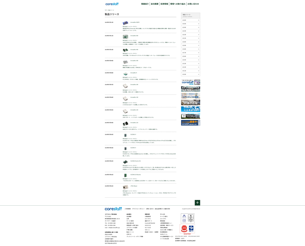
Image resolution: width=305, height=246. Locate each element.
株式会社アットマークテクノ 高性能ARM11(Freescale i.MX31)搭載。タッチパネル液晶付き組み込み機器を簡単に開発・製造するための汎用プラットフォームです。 (149, 28)
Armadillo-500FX (134, 22)
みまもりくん (163, 234)
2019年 (184, 45)
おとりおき (148, 227)
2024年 (184, 27)
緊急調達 (162, 221)
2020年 (184, 42)
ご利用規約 (128, 209)
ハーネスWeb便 (164, 238)
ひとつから (148, 218)
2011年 (184, 71)
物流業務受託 (163, 232)
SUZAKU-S (133, 147)
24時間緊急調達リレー (166, 223)
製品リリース (111, 10)
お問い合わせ (193, 3)
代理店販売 (148, 216)
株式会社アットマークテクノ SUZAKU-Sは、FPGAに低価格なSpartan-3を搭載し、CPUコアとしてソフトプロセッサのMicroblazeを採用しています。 (149, 154)
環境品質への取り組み (132, 225)
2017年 (184, 52)
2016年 (184, 56)
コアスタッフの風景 (132, 227)
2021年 (184, 38)
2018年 (184, 49)
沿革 (128, 218)
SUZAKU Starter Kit (135, 161)
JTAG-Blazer (133, 186)
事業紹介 (145, 3)
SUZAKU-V (133, 134)
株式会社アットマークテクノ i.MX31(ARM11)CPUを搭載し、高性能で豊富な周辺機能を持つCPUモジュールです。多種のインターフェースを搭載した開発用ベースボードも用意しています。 (149, 42)
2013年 (184, 63)
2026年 (184, 20)
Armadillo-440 (134, 49)
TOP (106, 10)
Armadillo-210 (134, 122)
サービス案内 (130, 221)
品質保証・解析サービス (166, 225)
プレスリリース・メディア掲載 (135, 236)
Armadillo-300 (134, 60)
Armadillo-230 (134, 97)
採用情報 (164, 3)
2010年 (184, 74)
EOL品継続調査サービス (166, 236)
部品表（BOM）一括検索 (151, 232)
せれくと (147, 230)
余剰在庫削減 (163, 227)
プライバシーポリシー (138, 209)
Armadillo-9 (133, 73)
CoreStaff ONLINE (150, 223)
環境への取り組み (177, 3)
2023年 (184, 31)
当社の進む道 (130, 223)
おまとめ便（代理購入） (166, 230)
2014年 (184, 60)
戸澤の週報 (129, 230)
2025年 (184, 23)
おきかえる (148, 225)
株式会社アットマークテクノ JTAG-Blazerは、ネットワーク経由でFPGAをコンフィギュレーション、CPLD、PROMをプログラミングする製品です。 (149, 193)
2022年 (184, 34)
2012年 (184, 67)
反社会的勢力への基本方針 (162, 209)
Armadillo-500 (134, 35)
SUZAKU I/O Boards (135, 174)
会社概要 (154, 3)
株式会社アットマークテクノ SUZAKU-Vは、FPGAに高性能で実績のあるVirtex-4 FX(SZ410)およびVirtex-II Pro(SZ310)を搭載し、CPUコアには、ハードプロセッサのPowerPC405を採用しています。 (149, 140)
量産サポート (148, 221)
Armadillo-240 (134, 84)
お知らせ (129, 234)
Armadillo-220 (134, 110)
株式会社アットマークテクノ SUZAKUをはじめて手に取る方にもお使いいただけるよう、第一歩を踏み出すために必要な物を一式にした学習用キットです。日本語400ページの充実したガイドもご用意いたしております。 (149, 167)
